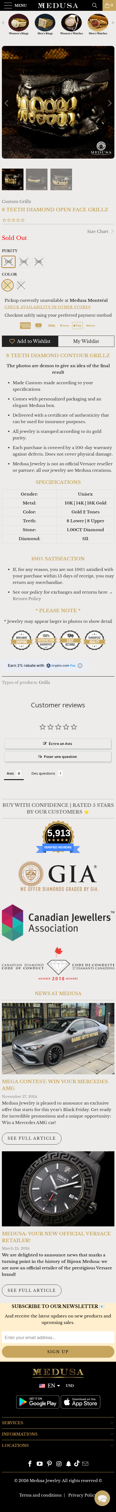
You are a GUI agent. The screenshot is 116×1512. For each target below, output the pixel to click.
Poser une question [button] (60, 756)
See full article (32, 1138)
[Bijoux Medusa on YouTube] (40, 1464)
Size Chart (98, 231)
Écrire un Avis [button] (60, 743)
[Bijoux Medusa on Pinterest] (49, 1464)
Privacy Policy (82, 1495)
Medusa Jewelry (45, 1480)
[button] (102, 1498)
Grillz (44, 682)
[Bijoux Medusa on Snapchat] (69, 1464)
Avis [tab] (10, 773)
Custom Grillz (16, 201)
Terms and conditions (40, 1495)
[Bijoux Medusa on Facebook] (30, 1464)
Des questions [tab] (43, 773)
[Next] (109, 103)
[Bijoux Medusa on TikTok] (77, 1464)
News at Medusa (58, 993)
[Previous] (7, 103)
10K (8, 261)
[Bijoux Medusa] (58, 5)
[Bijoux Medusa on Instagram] (59, 1464)
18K (38, 261)
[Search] (96, 5)
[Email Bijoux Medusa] (85, 1464)
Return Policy (27, 598)
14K (23, 261)
